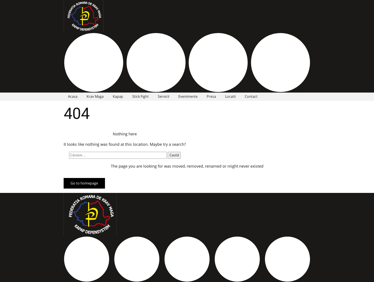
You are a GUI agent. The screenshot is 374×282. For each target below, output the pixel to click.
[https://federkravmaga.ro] (83, 16)
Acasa (72, 96)
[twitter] (137, 259)
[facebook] (94, 62)
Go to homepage (84, 183)
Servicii (163, 96)
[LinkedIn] (218, 62)
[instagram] (156, 62)
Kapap (118, 96)
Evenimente (188, 96)
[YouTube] (280, 62)
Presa (211, 96)
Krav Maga (95, 96)
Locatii (230, 96)
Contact (251, 96)
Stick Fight (140, 96)
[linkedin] (237, 259)
